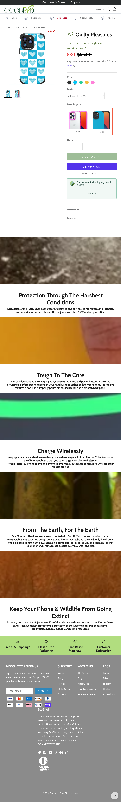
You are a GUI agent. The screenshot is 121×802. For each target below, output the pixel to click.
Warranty (62, 673)
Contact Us (64, 694)
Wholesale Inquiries (87, 694)
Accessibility (109, 694)
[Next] (57, 58)
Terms (106, 673)
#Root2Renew (85, 683)
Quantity (72, 140)
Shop (14, 18)
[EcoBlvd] (19, 9)
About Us (112, 18)
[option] (32, 58)
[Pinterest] (61, 752)
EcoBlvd (53, 793)
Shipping (107, 683)
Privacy (106, 678)
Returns (61, 683)
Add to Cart (91, 156)
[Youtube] (50, 752)
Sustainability (86, 18)
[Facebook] (44, 752)
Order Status (64, 689)
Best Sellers (36, 18)
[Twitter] (39, 752)
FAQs (61, 678)
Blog (80, 678)
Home (7, 27)
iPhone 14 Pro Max (20, 27)
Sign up (43, 691)
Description (73, 209)
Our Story (83, 673)
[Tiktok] (66, 752)
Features (71, 218)
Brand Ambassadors (87, 689)
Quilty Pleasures (38, 27)
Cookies (107, 689)
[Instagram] (55, 752)
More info (91, 194)
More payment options (91, 173)
